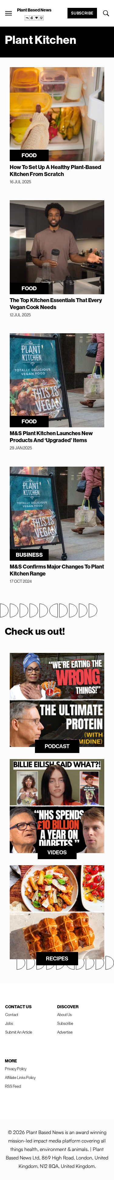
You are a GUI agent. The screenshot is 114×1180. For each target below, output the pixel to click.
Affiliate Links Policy (20, 1077)
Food (29, 155)
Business (29, 554)
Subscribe (82, 13)
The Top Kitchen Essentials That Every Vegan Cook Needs (56, 304)
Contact (11, 1014)
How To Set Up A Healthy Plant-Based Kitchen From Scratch (55, 171)
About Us (64, 1014)
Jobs (9, 1023)
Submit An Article (18, 1032)
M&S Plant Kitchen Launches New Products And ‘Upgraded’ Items (51, 437)
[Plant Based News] (8, 13)
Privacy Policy (15, 1068)
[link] (34, 17)
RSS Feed (13, 1086)
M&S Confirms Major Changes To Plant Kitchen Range (57, 570)
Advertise (65, 1032)
